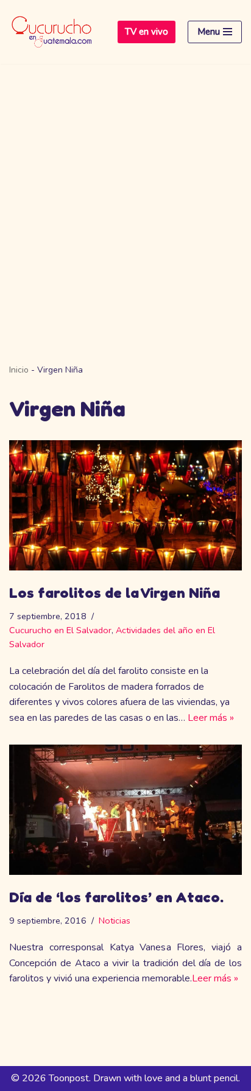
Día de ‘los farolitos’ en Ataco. (116, 897)
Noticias (114, 920)
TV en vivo (146, 32)
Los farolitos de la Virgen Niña (114, 593)
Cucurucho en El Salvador (60, 630)
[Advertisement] (125, 195)
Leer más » (211, 717)
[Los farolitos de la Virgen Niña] (125, 505)
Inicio (19, 370)
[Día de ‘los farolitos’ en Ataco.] (125, 810)
